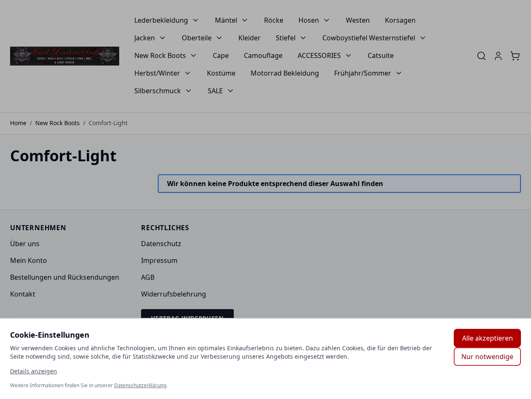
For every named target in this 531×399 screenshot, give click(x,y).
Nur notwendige (487, 356)
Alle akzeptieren (487, 338)
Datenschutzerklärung (140, 385)
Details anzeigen (33, 371)
